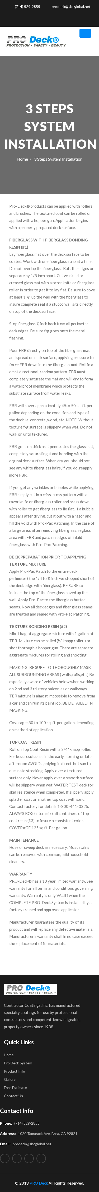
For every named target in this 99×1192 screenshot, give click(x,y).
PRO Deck (39, 1183)
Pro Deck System (18, 1063)
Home (22, 158)
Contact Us (13, 1095)
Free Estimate (15, 1087)
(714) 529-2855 (27, 6)
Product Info (14, 1071)
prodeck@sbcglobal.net (71, 6)
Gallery (10, 1079)
